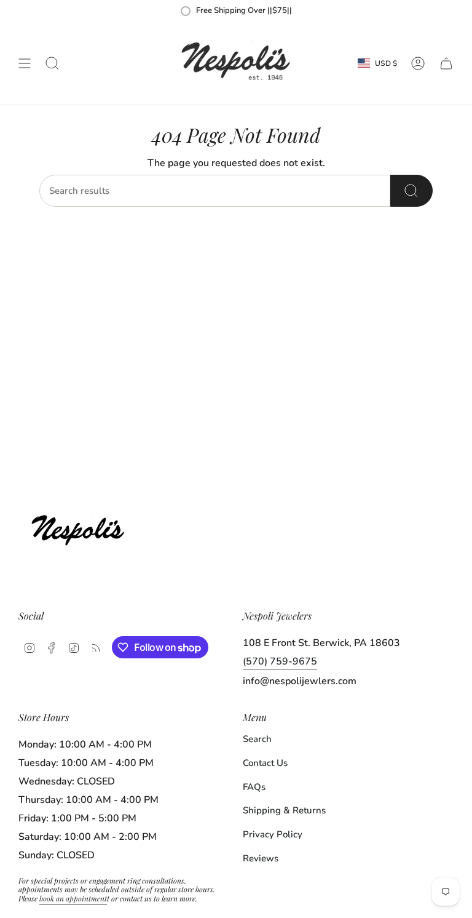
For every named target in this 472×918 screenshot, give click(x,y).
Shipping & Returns (284, 810)
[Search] (411, 191)
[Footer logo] (81, 527)
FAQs (254, 787)
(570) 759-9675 (280, 661)
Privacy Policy (272, 834)
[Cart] (446, 63)
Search (257, 739)
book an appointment (73, 898)
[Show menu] (24, 63)
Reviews (260, 858)
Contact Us (265, 763)
